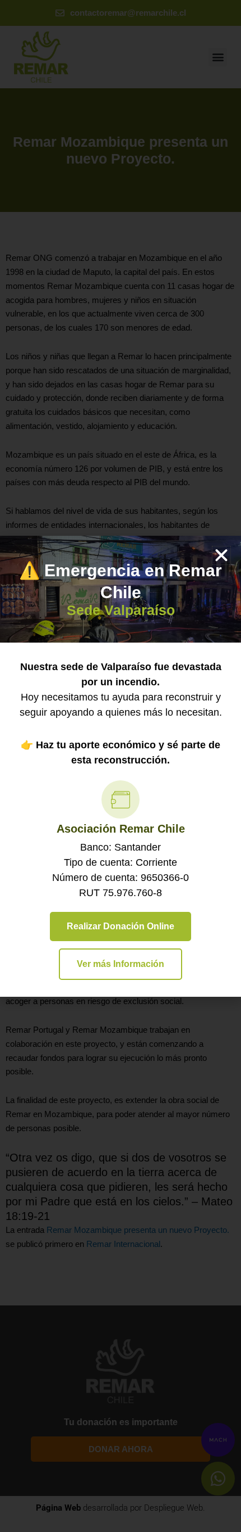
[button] (221, 555)
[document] (120, 766)
